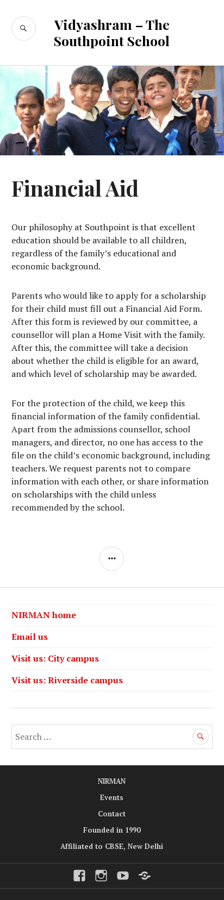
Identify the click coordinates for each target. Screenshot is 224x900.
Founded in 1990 (111, 830)
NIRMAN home (43, 615)
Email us (29, 637)
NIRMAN (112, 781)
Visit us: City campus (55, 658)
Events (111, 797)
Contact (112, 814)
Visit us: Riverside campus (67, 680)
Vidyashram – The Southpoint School (112, 32)
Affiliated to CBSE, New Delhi (111, 846)
